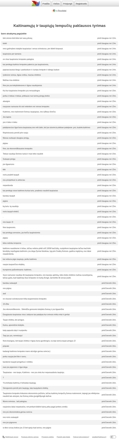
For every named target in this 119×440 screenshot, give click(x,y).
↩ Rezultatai (61, 11)
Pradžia (46, 4)
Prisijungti (67, 4)
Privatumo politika (48, 437)
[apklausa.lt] (35, 3)
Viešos (56, 4)
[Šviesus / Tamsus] (113, 437)
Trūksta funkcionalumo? (81, 437)
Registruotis (81, 4)
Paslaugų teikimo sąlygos (30, 437)
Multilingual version (11, 437)
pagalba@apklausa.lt (99, 437)
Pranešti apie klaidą (63, 437)
